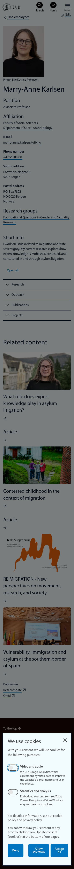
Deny (15, 850)
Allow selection (38, 850)
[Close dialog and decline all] (65, 739)
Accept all (59, 850)
